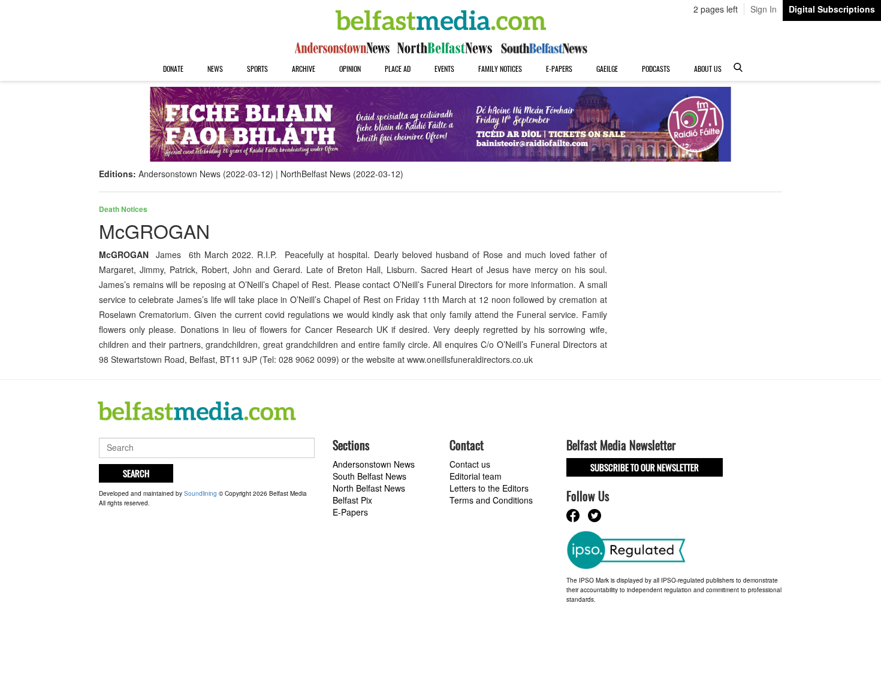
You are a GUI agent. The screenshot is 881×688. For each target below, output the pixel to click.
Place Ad (398, 68)
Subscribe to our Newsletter (644, 467)
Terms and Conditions (491, 500)
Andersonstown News (374, 464)
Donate (173, 68)
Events (444, 68)
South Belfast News (369, 476)
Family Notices (500, 68)
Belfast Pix (352, 500)
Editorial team (475, 476)
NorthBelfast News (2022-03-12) (341, 174)
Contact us (469, 464)
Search (136, 473)
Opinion (350, 68)
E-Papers (559, 68)
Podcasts (656, 68)
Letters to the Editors (489, 488)
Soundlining (200, 493)
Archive (303, 68)
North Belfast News (369, 488)
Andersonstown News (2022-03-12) (205, 174)
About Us (708, 68)
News (215, 68)
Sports (257, 68)
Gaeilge (607, 68)
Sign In (763, 9)
